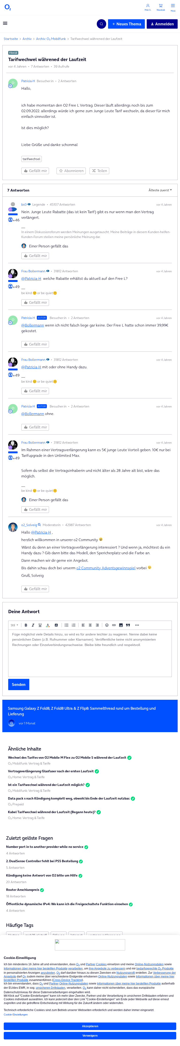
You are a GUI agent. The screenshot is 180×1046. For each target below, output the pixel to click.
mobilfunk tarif (36, 935)
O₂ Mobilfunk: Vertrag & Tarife (29, 763)
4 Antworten (15, 853)
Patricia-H (28, 81)
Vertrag (13, 935)
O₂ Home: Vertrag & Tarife (26, 777)
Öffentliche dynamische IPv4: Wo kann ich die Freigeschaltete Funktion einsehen (67, 904)
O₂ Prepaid (16, 804)
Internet (76, 935)
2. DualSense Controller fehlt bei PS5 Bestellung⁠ (42, 861)
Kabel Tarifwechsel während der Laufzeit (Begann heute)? (52, 812)
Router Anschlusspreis (22, 889)
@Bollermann (32, 325)
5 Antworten (15, 867)
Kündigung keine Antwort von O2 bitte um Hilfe (42, 875)
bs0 (24, 204)
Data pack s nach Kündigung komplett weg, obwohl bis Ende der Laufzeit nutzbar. (69, 798)
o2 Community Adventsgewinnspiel (105, 567)
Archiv (27, 38)
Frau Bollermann (33, 271)
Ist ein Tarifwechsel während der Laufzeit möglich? (46, 784)
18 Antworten (16, 896)
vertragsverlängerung (104, 935)
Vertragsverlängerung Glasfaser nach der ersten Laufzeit (51, 771)
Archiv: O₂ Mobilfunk (51, 38)
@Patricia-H (31, 278)
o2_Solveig (29, 525)
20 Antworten (16, 882)
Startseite (11, 38)
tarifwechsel (31, 159)
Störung (58, 935)
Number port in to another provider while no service (44, 846)
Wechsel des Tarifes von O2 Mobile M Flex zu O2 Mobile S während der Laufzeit (67, 757)
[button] (5, 24)
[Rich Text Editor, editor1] (90, 653)
